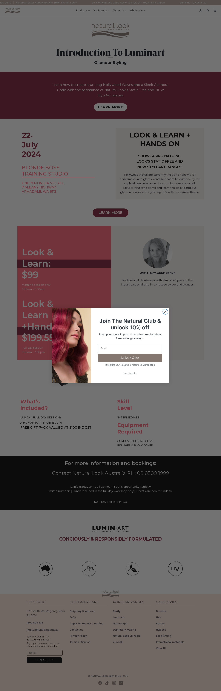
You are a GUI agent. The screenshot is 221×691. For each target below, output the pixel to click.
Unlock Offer (130, 357)
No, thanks (130, 373)
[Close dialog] (165, 311)
